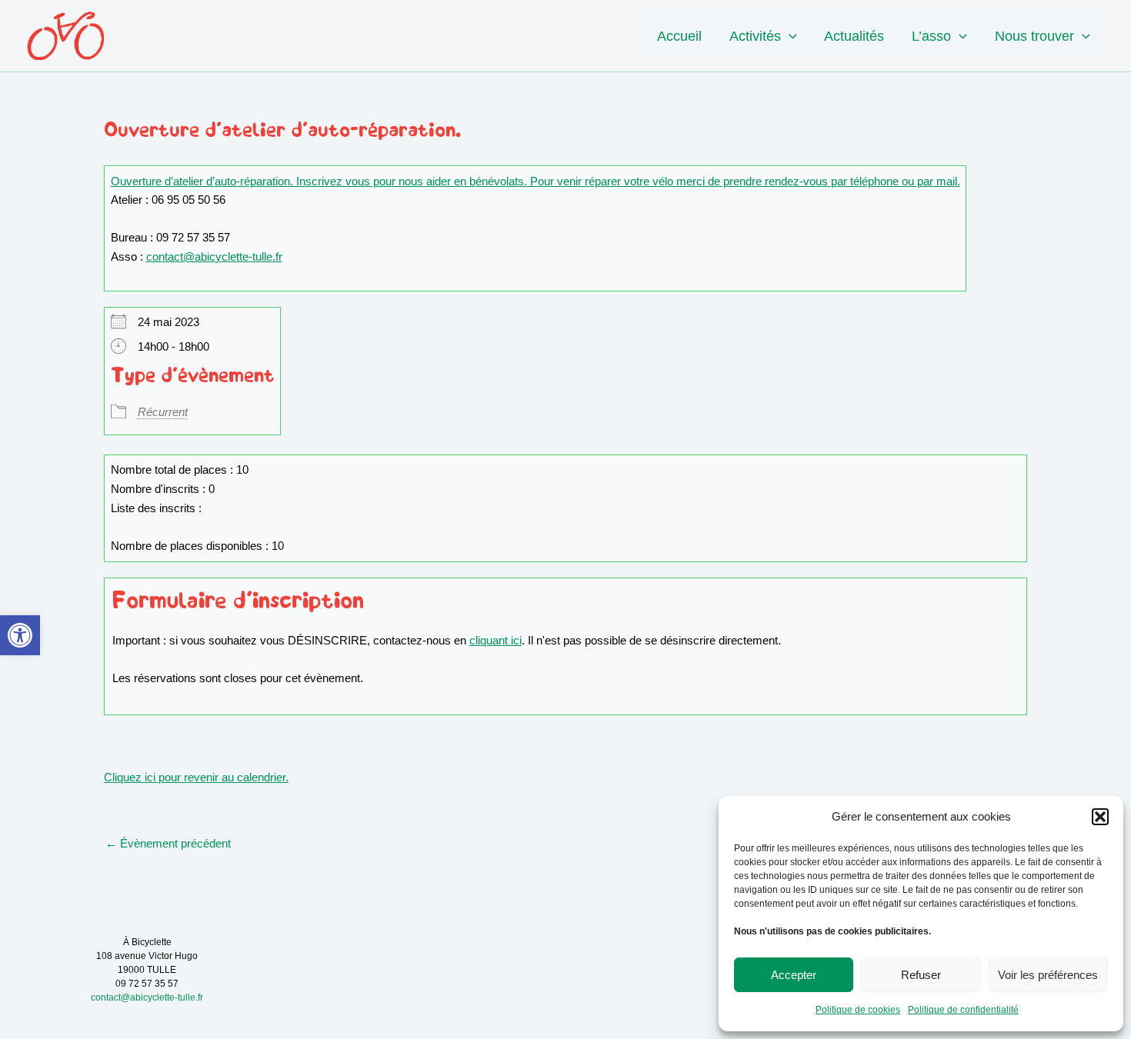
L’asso (931, 36)
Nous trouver (1034, 36)
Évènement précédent (168, 843)
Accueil (679, 36)
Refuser (921, 974)
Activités (755, 36)
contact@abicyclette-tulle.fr (214, 256)
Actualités (854, 36)
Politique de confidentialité (963, 1009)
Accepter (793, 974)
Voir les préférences (1048, 974)
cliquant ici (495, 640)
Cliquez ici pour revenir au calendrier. (196, 777)
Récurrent (163, 411)
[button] (20, 635)
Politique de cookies (858, 1009)
